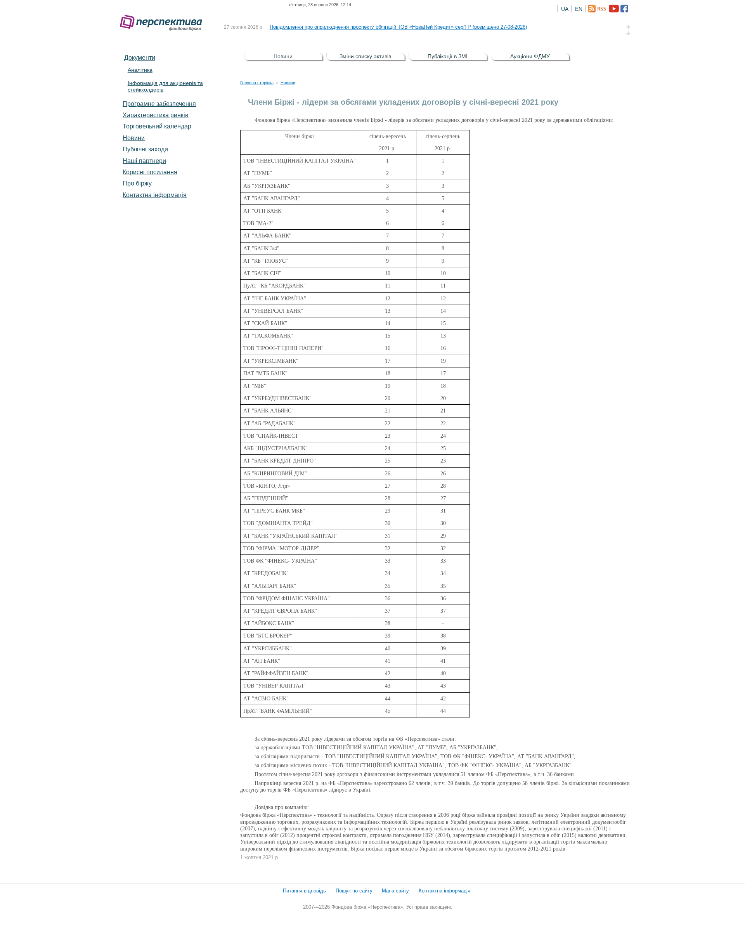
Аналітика (140, 70)
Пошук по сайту (354, 891)
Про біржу (137, 183)
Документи (139, 57)
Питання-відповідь (304, 891)
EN (578, 9)
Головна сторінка (257, 82)
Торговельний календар (157, 126)
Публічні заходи (145, 149)
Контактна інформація (155, 194)
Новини (134, 137)
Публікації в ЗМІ (448, 56)
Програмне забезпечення (159, 103)
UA (564, 9)
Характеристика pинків (156, 114)
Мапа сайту (395, 891)
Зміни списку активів (365, 56)
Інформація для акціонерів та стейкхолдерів (165, 86)
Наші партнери (144, 160)
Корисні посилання (150, 171)
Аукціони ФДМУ (530, 56)
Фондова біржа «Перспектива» (163, 23)
